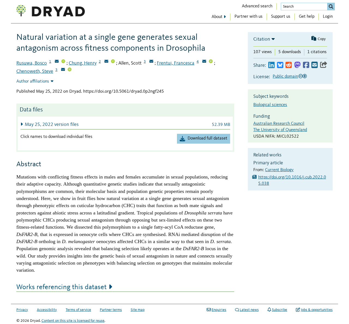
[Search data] (331, 6)
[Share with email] (314, 65)
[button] (125, 124)
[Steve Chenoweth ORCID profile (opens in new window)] (69, 70)
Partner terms (111, 310)
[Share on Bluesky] (280, 65)
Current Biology (279, 170)
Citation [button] (261, 39)
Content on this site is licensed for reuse (72, 321)
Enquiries (219, 310)
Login (328, 16)
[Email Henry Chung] (106, 62)
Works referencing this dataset (61, 287)
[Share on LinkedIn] (271, 65)
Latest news (249, 310)
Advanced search (257, 6)
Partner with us (248, 16)
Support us (280, 16)
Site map (138, 310)
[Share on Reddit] (288, 65)
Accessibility (47, 310)
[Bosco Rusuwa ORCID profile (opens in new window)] (63, 62)
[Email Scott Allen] (151, 62)
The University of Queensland (280, 130)
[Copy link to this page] (323, 65)
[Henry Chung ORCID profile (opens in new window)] (113, 62)
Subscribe (279, 310)
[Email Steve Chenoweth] (63, 70)
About (217, 17)
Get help (306, 16)
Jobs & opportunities (317, 310)
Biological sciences (270, 105)
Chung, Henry (83, 63)
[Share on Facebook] (306, 65)
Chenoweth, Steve (34, 71)
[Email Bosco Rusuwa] (56, 62)
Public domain (285, 76)
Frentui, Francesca (175, 63)
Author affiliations (32, 81)
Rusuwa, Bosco (31, 63)
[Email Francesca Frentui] (204, 62)
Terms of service (78, 310)
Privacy (22, 310)
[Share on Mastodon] (297, 65)
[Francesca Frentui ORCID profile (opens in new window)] (210, 62)
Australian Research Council (278, 124)
